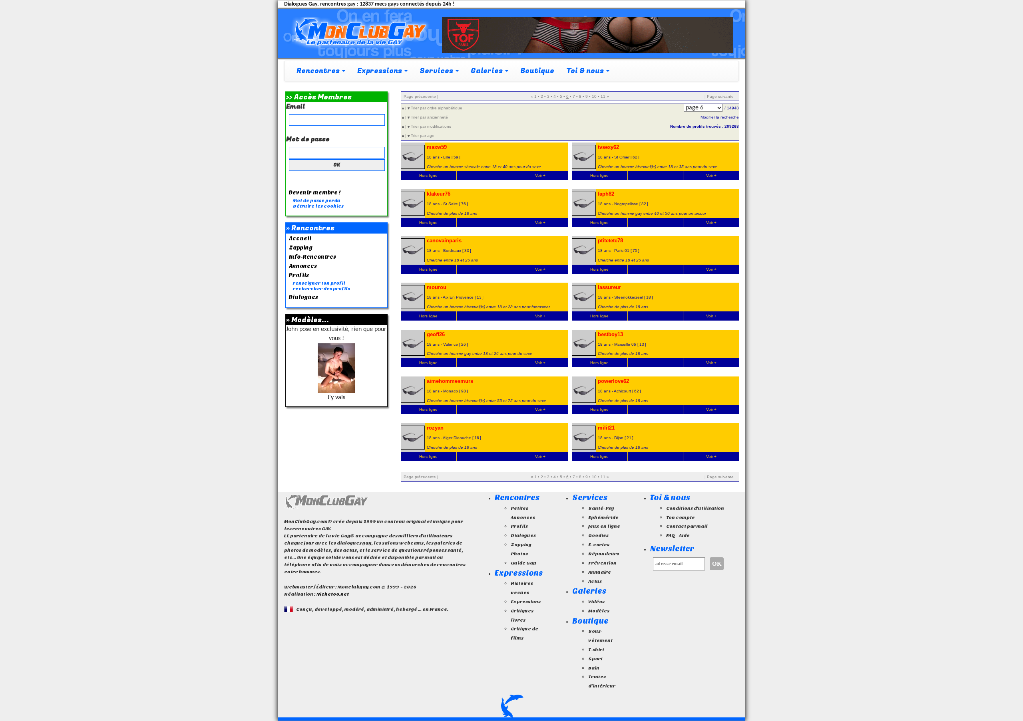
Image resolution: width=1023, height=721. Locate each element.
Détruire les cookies (318, 206)
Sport (595, 659)
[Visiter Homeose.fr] (587, 35)
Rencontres (517, 497)
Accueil (300, 238)
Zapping (300, 247)
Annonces (303, 266)
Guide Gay (523, 563)
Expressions (519, 573)
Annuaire (599, 572)
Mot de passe (308, 139)
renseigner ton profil (319, 283)
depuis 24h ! (406, 4)
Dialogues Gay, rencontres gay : (321, 4)
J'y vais (336, 397)
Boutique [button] (537, 70)
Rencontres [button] (319, 70)
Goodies (598, 535)
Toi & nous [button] (585, 70)
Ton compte (680, 517)
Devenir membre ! (315, 192)
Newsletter (672, 548)
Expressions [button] (380, 70)
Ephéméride (603, 517)
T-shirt (596, 649)
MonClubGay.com (326, 502)
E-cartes (598, 544)
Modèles (598, 611)
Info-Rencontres (312, 257)
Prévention (602, 563)
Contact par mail (687, 526)
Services (589, 497)
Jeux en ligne (604, 526)
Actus (595, 581)
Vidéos (596, 601)
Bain (593, 668)
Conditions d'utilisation (695, 508)
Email (295, 106)
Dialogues (303, 297)
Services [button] (437, 70)
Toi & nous (670, 497)
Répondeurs (603, 554)
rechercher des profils (321, 288)
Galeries (589, 591)
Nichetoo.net (332, 594)
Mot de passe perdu (316, 200)
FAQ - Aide (678, 535)
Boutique (590, 621)
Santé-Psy (601, 508)
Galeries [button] (487, 70)
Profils (299, 275)
